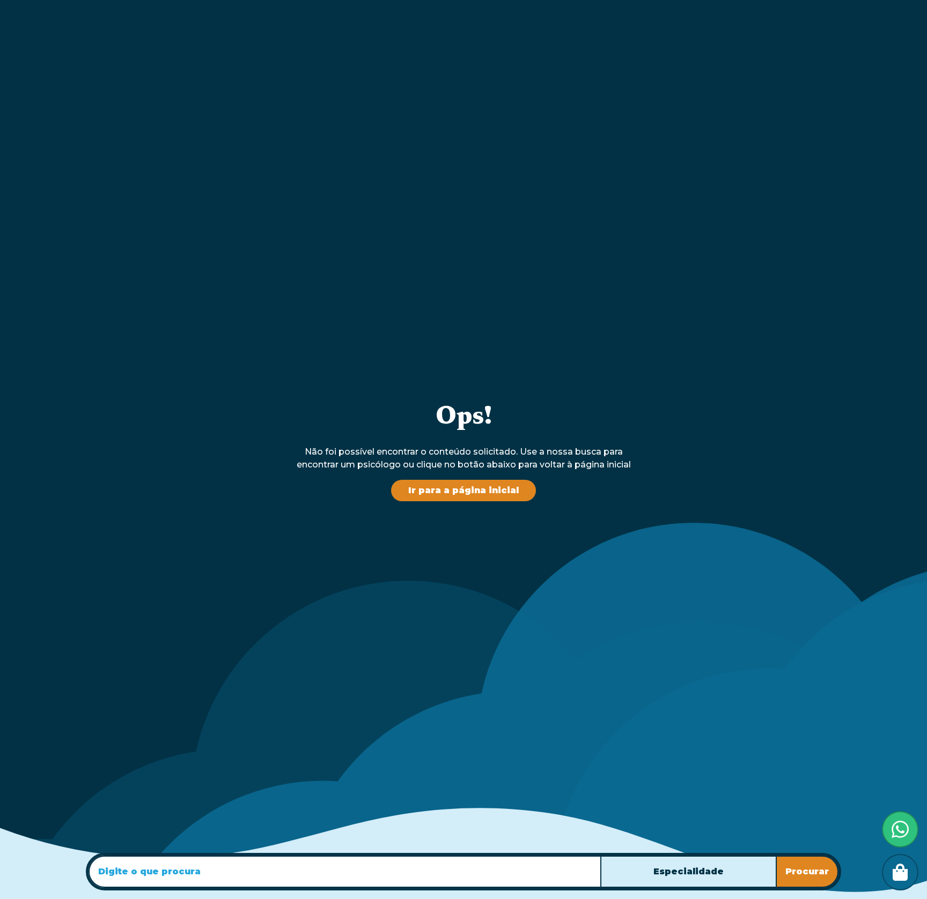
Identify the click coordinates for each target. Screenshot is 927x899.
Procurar (807, 871)
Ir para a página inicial (463, 490)
